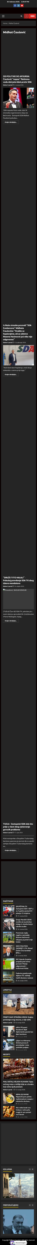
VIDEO (32, 16)
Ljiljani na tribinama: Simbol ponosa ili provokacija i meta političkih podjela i (8, 1044)
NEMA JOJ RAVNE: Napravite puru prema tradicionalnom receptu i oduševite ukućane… (8, 1098)
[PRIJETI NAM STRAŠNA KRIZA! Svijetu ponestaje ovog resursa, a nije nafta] (18, 1004)
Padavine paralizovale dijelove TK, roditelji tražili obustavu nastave (8, 977)
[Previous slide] (30, 1169)
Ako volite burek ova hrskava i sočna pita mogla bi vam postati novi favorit (8, 1111)
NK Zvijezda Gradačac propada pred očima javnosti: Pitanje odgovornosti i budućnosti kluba (8, 963)
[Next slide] (32, 1169)
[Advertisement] (18, 55)
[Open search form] (21, 16)
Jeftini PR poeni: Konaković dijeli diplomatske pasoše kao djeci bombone (8, 1031)
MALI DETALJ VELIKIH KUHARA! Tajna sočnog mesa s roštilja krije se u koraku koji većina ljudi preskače (18, 1084)
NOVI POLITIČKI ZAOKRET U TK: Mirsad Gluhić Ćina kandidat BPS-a (8, 950)
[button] (3, 16)
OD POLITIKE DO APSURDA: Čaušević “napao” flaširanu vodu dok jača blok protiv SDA (17, 79)
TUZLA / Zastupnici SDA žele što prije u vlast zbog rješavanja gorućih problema (18, 827)
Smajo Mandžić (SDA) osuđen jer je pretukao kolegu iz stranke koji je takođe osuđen (8, 924)
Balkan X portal (7, 85)
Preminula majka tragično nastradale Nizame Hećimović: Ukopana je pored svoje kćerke (8, 937)
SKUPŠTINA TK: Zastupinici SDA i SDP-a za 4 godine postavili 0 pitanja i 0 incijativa (8, 911)
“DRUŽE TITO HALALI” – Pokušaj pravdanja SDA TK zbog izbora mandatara (18, 580)
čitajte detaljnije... (12, 122)
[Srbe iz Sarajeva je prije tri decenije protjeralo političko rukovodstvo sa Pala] (18, 1195)
